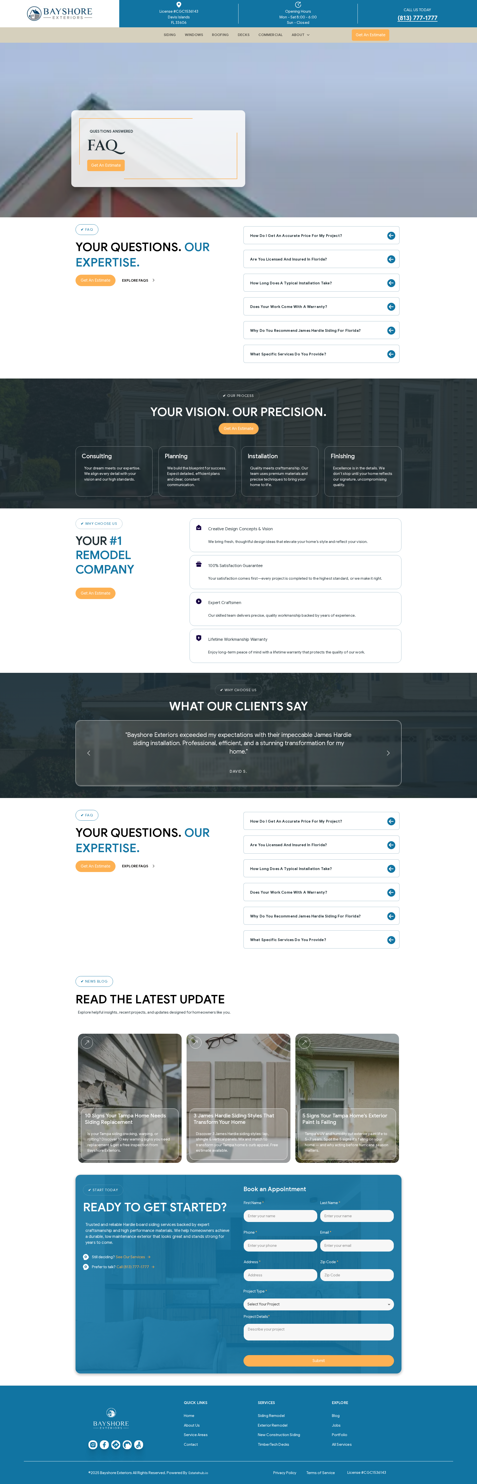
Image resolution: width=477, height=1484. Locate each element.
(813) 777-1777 (417, 18)
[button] (300, 35)
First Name (254, 1203)
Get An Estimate (370, 35)
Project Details (257, 1316)
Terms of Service (320, 1473)
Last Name (330, 1203)
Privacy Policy (284, 1473)
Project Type (255, 1291)
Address (252, 1262)
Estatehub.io (198, 1473)
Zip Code (329, 1262)
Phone (250, 1232)
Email (325, 1232)
